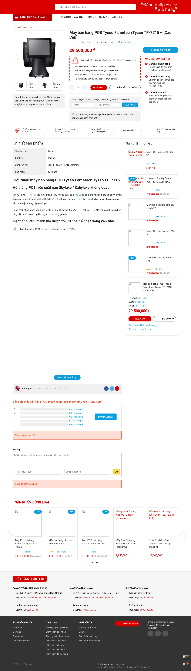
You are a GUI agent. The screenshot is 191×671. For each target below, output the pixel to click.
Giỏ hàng (17, 632)
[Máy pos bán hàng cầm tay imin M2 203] (136, 211)
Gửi (116, 472)
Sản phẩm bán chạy (88, 636)
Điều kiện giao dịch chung (57, 627)
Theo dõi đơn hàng (21, 640)
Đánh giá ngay (106, 417)
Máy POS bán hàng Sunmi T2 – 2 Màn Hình (94, 542)
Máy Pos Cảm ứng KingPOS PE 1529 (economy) (125, 543)
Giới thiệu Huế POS (87, 627)
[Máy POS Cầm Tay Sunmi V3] (136, 158)
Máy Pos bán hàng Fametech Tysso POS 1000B (26, 543)
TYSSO (78, 194)
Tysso (95, 42)
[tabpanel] (28, 534)
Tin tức (103, 17)
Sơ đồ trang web (105, 664)
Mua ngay (99, 87)
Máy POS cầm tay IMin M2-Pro (160, 233)
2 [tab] (97, 562)
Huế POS (28, 7)
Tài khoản (17, 627)
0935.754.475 (146, 597)
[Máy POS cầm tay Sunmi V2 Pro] (136, 264)
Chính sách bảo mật (55, 645)
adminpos (27, 388)
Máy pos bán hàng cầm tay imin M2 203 (160, 206)
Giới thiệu (79, 17)
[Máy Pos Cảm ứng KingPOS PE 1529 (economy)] (129, 523)
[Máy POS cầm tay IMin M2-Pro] (136, 238)
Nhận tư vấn (130, 105)
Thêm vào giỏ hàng (127, 87)
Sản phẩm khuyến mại (89, 640)
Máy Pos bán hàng (24, 27)
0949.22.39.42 (162, 50)
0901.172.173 (89, 610)
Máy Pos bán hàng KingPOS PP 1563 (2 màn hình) (160, 543)
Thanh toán (18, 636)
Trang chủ (56, 17)
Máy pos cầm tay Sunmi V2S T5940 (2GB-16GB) (158, 180)
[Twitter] (112, 388)
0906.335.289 (146, 610)
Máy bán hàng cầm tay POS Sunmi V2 (60, 542)
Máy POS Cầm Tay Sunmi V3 (159, 154)
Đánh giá (117, 17)
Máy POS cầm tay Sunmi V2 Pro (160, 259)
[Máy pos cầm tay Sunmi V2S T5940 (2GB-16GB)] (136, 185)
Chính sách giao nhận (56, 632)
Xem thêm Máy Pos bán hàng (142, 325)
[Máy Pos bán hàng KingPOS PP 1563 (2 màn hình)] (162, 523)
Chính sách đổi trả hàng (57, 654)
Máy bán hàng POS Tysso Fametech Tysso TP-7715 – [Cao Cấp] (158, 287)
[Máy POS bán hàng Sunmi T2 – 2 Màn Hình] (95, 523)
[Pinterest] (117, 388)
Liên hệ (92, 17)
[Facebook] (106, 388)
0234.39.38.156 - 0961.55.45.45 (41, 597)
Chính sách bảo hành (55, 649)
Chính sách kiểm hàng (56, 640)
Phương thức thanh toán (57, 636)
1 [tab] (92, 562)
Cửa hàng (66, 17)
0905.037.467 (33, 610)
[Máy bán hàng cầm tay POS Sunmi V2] (62, 523)
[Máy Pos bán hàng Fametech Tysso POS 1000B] (28, 523)
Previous (16, 57)
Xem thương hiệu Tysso (139, 329)
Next (61, 57)
